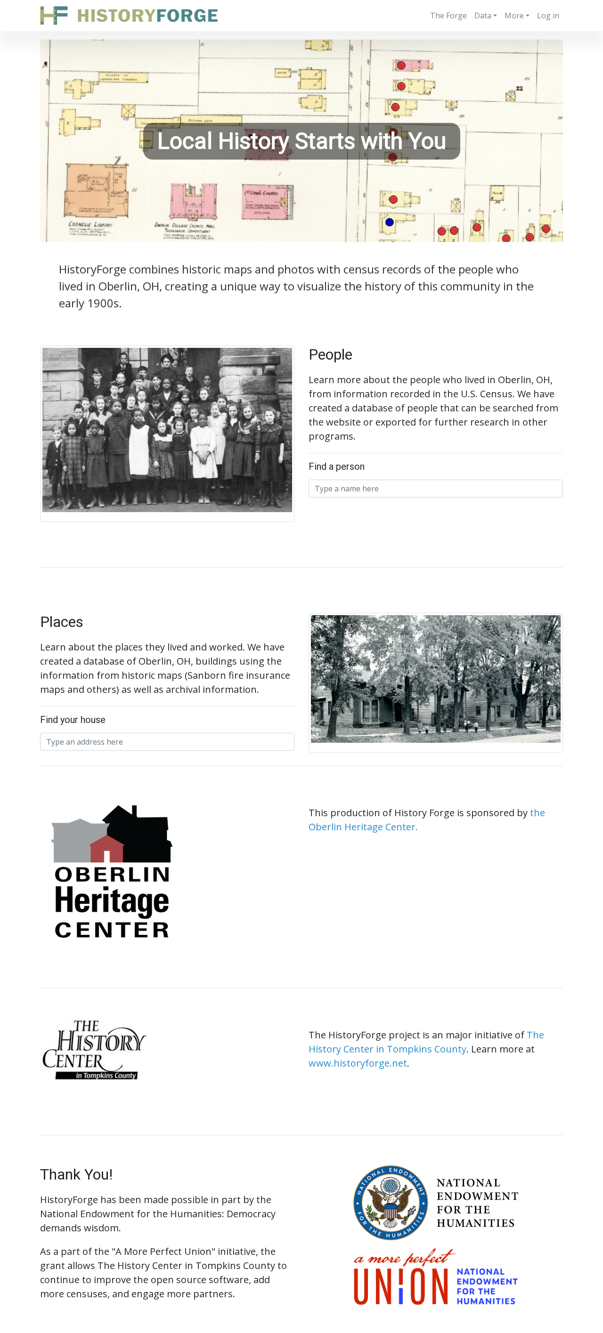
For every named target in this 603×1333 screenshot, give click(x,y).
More (514, 15)
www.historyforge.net (358, 1063)
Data (482, 15)
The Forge (448, 15)
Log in (548, 15)
